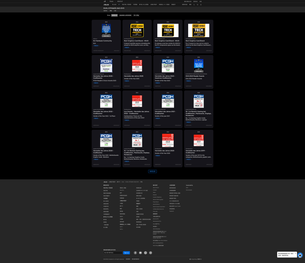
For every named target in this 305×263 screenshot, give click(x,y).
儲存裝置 (122, 221)
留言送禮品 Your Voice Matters (160, 240)
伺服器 (137, 201)
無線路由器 (138, 188)
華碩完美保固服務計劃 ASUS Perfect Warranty (159, 237)
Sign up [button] (126, 253)
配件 (121, 193)
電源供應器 (122, 214)
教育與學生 (106, 209)
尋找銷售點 (172, 208)
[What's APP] (145, 252)
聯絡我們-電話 (172, 198)
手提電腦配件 (106, 214)
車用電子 (155, 226)
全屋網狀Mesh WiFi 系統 (142, 190)
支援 (115, 10)
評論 (111, 10)
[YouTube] (140, 252)
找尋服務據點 (172, 190)
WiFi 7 (121, 226)
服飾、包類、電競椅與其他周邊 (143, 219)
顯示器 (105, 219)
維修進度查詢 (172, 188)
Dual (123, 182)
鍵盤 (137, 206)
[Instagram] (150, 252)
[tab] (114, 15)
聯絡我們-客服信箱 (173, 195)
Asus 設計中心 (156, 224)
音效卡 (121, 216)
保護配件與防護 (139, 214)
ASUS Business (156, 229)
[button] (187, 1)
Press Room (156, 202)
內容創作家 (106, 206)
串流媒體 (138, 227)
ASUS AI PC (156, 219)
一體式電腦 (106, 224)
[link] (106, 4)
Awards (155, 194)
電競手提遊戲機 (107, 193)
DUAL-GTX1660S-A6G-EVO (113, 8)
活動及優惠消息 (156, 216)
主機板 (121, 203)
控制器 (137, 216)
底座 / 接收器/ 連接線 (141, 224)
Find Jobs (155, 211)
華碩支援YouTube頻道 (174, 203)
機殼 (121, 208)
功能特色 (105, 10)
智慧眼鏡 (122, 198)
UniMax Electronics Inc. (158, 209)
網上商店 (114, 4)
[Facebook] (135, 252)
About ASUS (156, 187)
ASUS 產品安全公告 (174, 201)
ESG (187, 187)
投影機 (105, 222)
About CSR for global (158, 199)
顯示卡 (121, 206)
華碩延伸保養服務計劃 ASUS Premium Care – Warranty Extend (159, 233)
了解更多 (95, 46)
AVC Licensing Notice (158, 243)
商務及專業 (106, 203)
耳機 (137, 211)
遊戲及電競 (106, 211)
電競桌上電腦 (123, 188)
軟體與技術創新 (123, 195)
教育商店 (195, 1)
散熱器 (121, 211)
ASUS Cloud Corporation (159, 206)
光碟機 (121, 219)
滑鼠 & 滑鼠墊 (139, 209)
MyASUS (171, 211)
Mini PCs (122, 190)
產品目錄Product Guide (174, 206)
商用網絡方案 (139, 193)
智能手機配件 (106, 195)
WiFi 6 (121, 229)
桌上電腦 (105, 227)
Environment (189, 190)
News (154, 192)
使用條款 (128, 259)
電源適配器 (138, 222)
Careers (155, 190)
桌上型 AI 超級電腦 (140, 198)
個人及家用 (106, 201)
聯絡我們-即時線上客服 (174, 193)
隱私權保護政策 (135, 259)
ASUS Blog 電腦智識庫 (158, 245)
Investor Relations (157, 197)
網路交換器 (138, 195)
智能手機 (105, 190)
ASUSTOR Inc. (156, 204)
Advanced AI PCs (157, 221)
